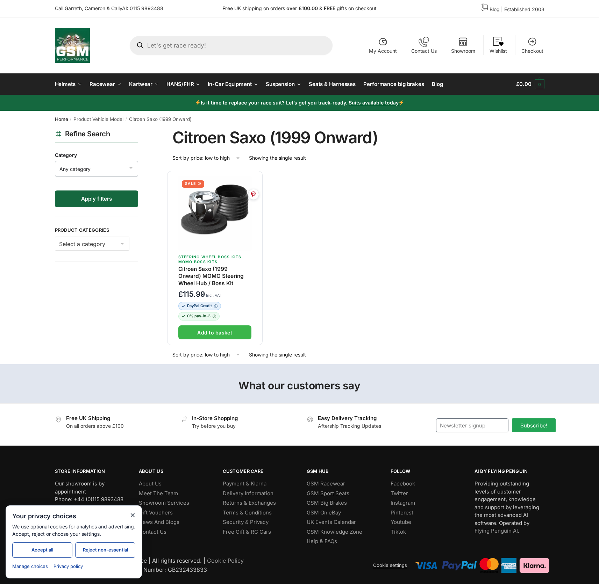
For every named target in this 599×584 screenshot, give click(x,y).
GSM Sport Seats (328, 493)
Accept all (42, 550)
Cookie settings (390, 565)
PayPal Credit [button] (199, 305)
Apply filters (96, 198)
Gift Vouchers (156, 512)
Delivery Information (248, 493)
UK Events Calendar (331, 522)
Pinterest (402, 512)
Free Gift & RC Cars (247, 531)
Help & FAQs (322, 541)
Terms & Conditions (247, 512)
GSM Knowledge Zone (334, 531)
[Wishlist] (253, 180)
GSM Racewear (326, 483)
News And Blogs (159, 522)
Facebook (403, 483)
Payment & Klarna (244, 483)
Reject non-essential (105, 550)
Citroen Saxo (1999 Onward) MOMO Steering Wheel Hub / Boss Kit (211, 276)
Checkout (532, 51)
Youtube (401, 522)
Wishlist (498, 51)
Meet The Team (158, 493)
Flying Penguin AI (496, 530)
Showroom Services (164, 502)
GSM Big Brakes (327, 502)
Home (61, 119)
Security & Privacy (246, 522)
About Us (150, 483)
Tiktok (398, 531)
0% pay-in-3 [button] (199, 315)
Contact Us (424, 51)
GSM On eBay (324, 512)
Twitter (399, 493)
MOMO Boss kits (198, 262)
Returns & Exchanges (249, 502)
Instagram (403, 502)
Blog (495, 9)
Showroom (463, 51)
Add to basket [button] (214, 333)
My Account (383, 51)
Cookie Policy (225, 560)
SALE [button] (190, 183)
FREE (330, 8)
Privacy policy (68, 566)
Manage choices (30, 566)
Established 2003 (524, 9)
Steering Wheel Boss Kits (210, 257)
